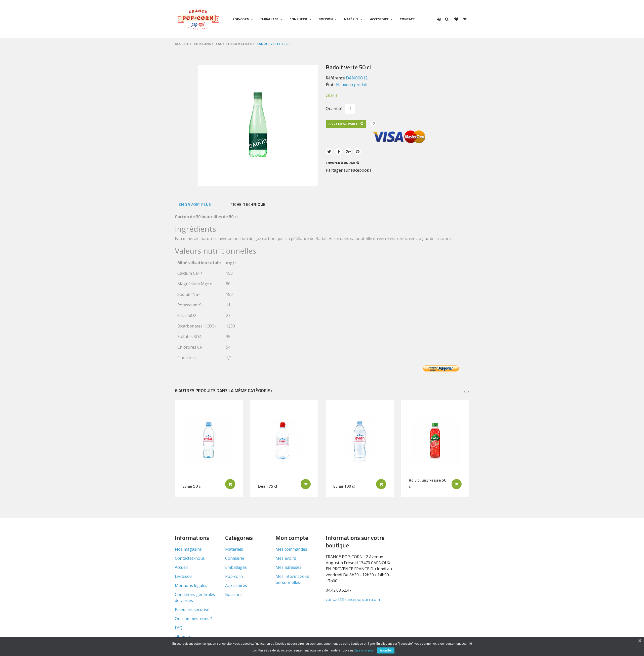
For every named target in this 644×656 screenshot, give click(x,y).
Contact (407, 19)
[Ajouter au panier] (230, 484)
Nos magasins (188, 549)
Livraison (183, 576)
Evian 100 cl (344, 486)
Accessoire (379, 19)
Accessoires (236, 585)
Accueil (182, 44)
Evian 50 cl (192, 486)
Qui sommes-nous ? (193, 618)
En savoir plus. (364, 650)
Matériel (351, 19)
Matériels (234, 549)
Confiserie (299, 19)
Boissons (202, 44)
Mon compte (291, 537)
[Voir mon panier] (464, 19)
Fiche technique (248, 204)
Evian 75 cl (267, 486)
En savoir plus (195, 204)
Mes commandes (291, 549)
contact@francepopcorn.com (353, 599)
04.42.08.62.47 (338, 590)
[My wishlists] (456, 19)
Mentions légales (191, 585)
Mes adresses (288, 567)
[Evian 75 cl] (284, 440)
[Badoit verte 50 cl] (258, 125)
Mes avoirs (285, 558)
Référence (335, 78)
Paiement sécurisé (192, 609)
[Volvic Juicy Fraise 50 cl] (435, 440)
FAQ (178, 627)
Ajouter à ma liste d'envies (373, 123)
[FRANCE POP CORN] (198, 19)
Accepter (386, 650)
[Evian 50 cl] (208, 440)
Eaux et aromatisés (234, 44)
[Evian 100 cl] (359, 440)
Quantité (334, 108)
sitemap (182, 636)
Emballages (236, 567)
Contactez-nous (190, 558)
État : (330, 84)
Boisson (326, 19)
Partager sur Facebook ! (348, 170)
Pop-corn (240, 19)
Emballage (269, 19)
